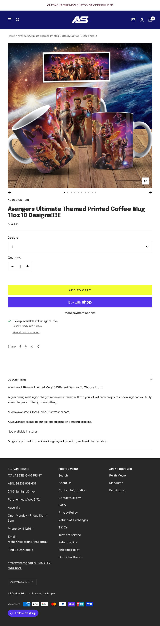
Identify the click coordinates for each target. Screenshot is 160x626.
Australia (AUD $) (20, 581)
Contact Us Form (70, 498)
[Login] (142, 19)
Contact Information (72, 490)
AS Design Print (19, 199)
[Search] (18, 19)
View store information (25, 332)
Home (11, 35)
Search (63, 475)
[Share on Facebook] (20, 346)
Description (17, 379)
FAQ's (62, 505)
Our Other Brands (71, 557)
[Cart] (150, 19)
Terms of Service (70, 535)
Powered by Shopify (44, 593)
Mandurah (116, 483)
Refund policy (68, 542)
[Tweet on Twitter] (31, 346)
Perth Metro (117, 475)
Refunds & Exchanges (73, 520)
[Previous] (9, 192)
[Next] (150, 192)
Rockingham (117, 490)
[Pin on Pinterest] (26, 346)
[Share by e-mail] (38, 346)
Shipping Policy (69, 550)
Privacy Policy (68, 512)
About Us (65, 483)
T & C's (63, 527)
